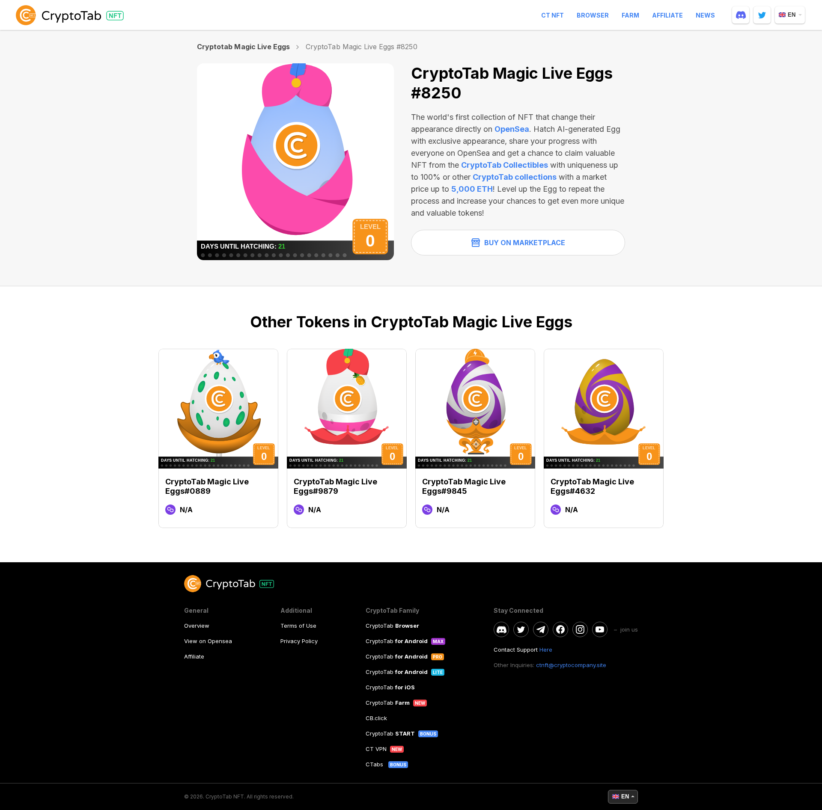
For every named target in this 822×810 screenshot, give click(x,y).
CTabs (375, 764)
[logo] (71, 15)
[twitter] (762, 15)
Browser (593, 15)
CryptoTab (392, 625)
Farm (630, 15)
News (705, 15)
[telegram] (540, 629)
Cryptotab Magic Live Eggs (243, 46)
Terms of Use (298, 625)
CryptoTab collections (515, 176)
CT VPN (376, 748)
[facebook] (560, 629)
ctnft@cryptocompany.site (571, 665)
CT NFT (552, 15)
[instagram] (580, 629)
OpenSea (511, 129)
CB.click (376, 718)
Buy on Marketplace (524, 242)
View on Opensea (208, 641)
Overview (196, 625)
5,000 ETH (472, 188)
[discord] (740, 15)
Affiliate (667, 15)
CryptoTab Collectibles (504, 164)
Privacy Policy (299, 641)
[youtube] (600, 629)
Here (545, 649)
